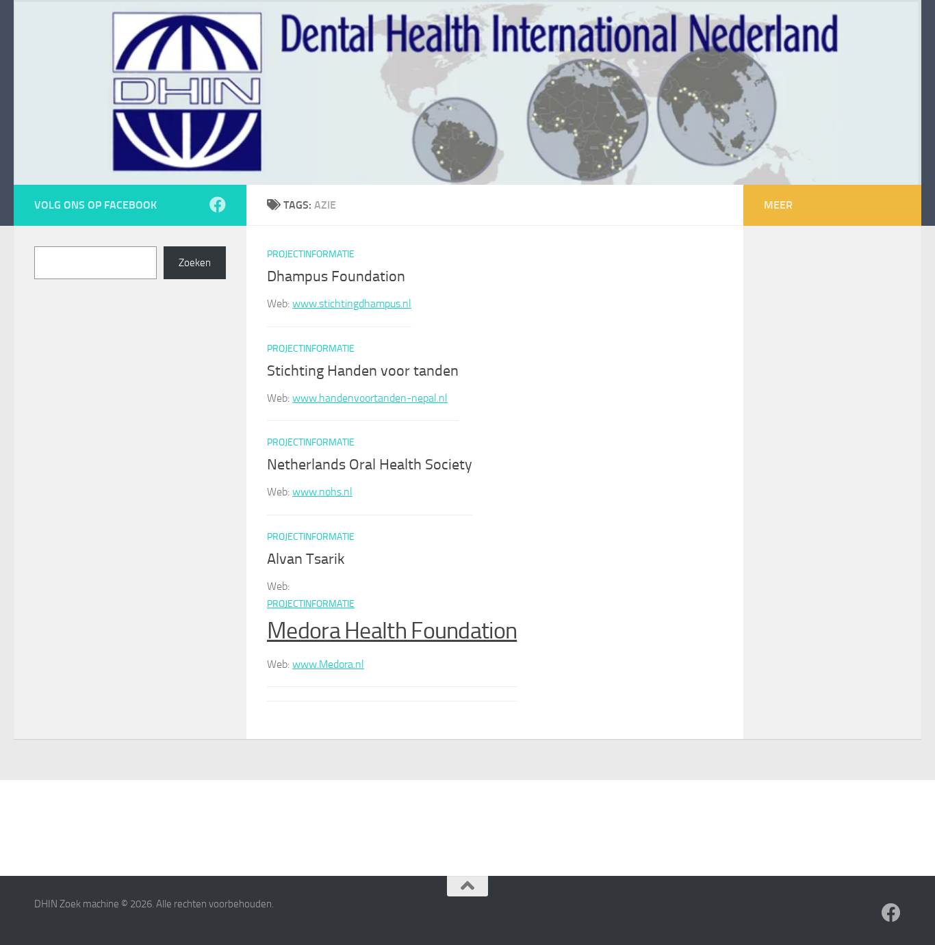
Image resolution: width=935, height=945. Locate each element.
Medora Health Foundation (392, 631)
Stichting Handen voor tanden (363, 371)
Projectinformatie (311, 254)
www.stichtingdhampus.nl (351, 303)
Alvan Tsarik (306, 559)
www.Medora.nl (328, 664)
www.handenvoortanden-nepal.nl (370, 397)
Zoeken (195, 263)
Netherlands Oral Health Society (369, 465)
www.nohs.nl (322, 491)
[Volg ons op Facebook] (217, 204)
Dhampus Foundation (336, 276)
